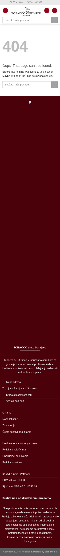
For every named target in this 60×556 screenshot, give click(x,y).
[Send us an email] (51, 2)
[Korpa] (54, 10)
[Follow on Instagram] (48, 2)
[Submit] (54, 20)
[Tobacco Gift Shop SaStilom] (26, 10)
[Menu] (5, 10)
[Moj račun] (46, 10)
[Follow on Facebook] (45, 2)
